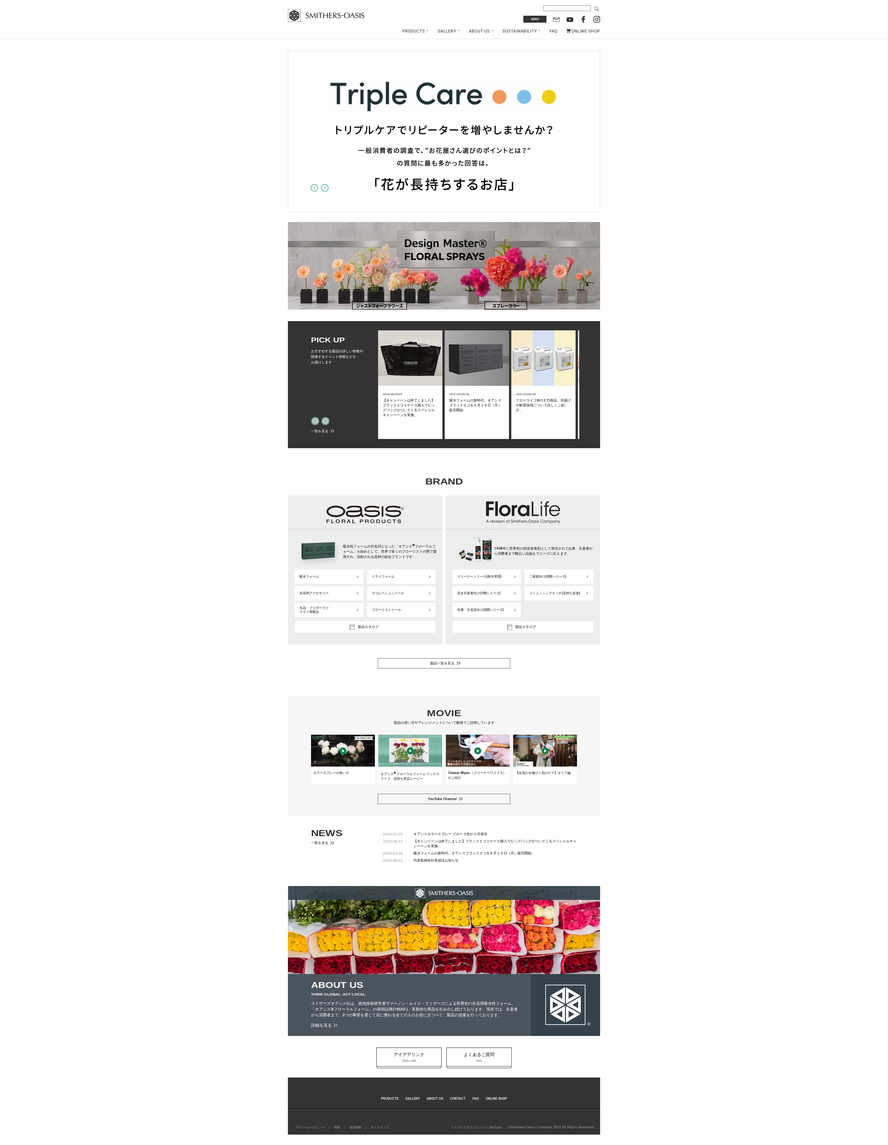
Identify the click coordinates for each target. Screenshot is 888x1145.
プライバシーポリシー (310, 1127)
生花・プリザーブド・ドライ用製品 (315, 610)
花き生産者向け (479, 593)
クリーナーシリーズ (479, 576)
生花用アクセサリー (314, 593)
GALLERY (447, 31)
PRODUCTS (413, 31)
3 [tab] (444, 208)
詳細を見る (321, 1025)
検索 (596, 8)
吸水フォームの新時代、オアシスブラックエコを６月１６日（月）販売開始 (472, 853)
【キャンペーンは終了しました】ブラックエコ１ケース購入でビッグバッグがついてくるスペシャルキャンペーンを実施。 (495, 843)
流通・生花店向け (480, 610)
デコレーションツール (388, 593)
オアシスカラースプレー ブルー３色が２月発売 (450, 834)
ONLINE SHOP (585, 31)
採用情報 (355, 1127)
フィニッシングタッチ (554, 593)
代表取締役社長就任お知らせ (436, 860)
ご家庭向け (547, 576)
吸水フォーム (309, 576)
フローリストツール (386, 610)
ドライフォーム (383, 576)
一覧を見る (319, 431)
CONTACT (458, 1099)
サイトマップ (380, 1127)
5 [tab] (453, 208)
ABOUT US (479, 31)
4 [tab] (448, 208)
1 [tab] (434, 208)
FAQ (554, 31)
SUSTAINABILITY (520, 31)
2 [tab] (439, 208)
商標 (337, 1127)
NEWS (535, 19)
